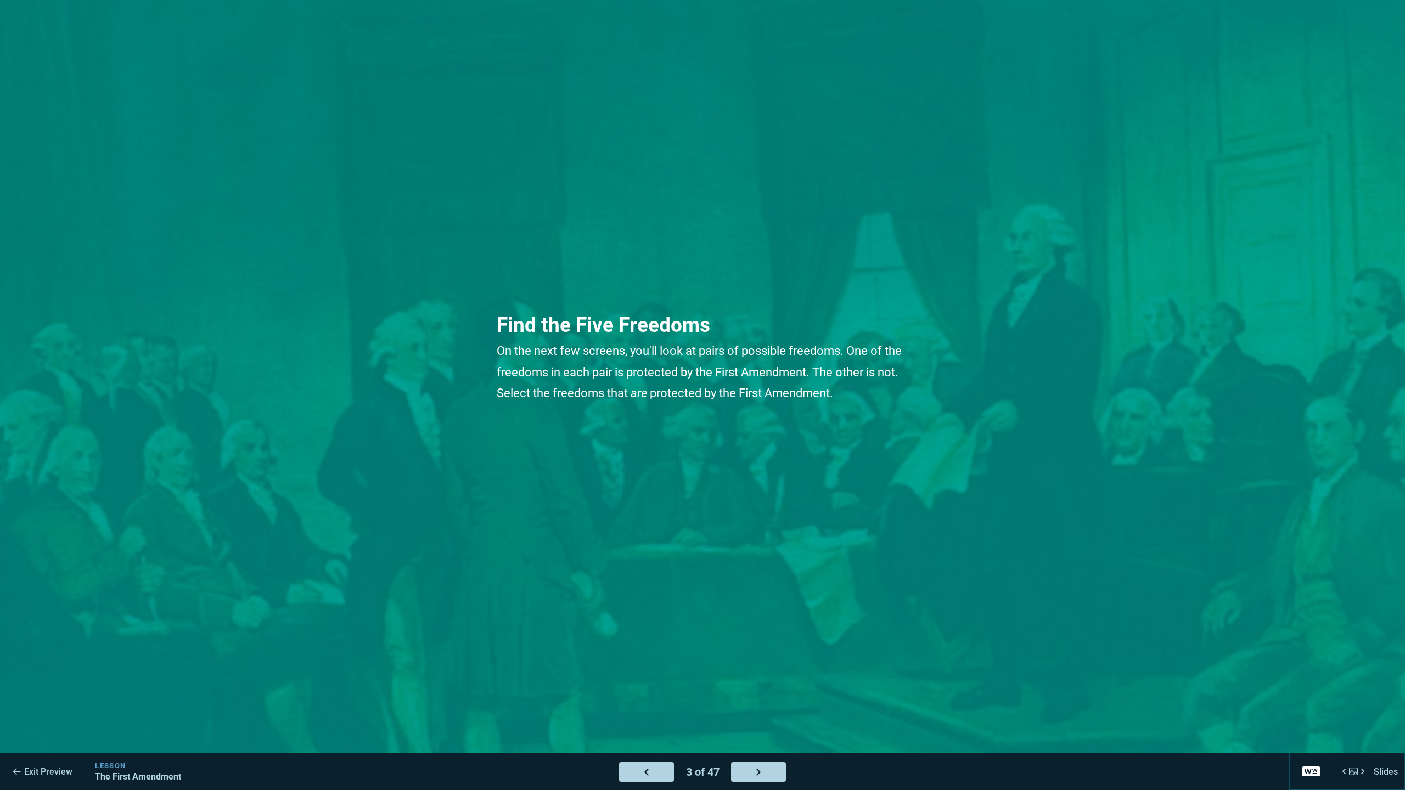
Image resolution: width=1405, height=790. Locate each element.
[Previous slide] (646, 772)
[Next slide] (758, 772)
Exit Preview (48, 771)
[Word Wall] (1311, 771)
